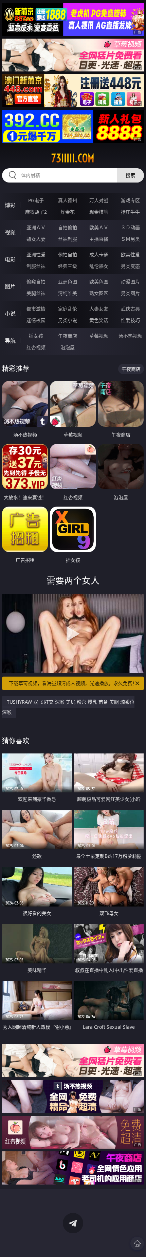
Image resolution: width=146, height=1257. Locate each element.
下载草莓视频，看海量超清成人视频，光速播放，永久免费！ (73, 683)
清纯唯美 (67, 293)
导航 (10, 340)
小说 (10, 313)
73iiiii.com (72, 158)
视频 (10, 232)
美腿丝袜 (35, 293)
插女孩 (36, 336)
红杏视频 (35, 347)
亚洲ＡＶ (35, 227)
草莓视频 (98, 336)
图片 (10, 286)
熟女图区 (98, 293)
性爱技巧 (130, 320)
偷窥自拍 (35, 281)
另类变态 (130, 266)
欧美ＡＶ (98, 227)
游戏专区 (130, 200)
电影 (10, 259)
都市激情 (35, 308)
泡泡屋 (67, 347)
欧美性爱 (130, 254)
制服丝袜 (35, 266)
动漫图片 (130, 281)
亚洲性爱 (35, 254)
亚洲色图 (67, 281)
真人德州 (67, 200)
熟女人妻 (35, 239)
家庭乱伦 (67, 308)
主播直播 (98, 239)
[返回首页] (137, 1243)
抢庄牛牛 (130, 212)
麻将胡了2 (36, 212)
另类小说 (67, 320)
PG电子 (36, 200)
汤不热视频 (130, 336)
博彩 (10, 205)
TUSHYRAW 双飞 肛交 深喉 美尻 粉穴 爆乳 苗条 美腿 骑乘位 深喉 (68, 707)
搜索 (130, 175)
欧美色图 (98, 281)
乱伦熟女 (98, 266)
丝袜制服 (67, 239)
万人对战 (98, 200)
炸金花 (67, 212)
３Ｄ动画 (130, 227)
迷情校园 (35, 320)
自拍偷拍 (67, 227)
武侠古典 (130, 308)
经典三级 (67, 266)
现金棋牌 (98, 212)
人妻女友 (98, 308)
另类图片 (130, 293)
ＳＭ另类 (130, 239)
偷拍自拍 (67, 254)
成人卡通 (98, 254)
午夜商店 (67, 336)
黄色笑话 (98, 320)
